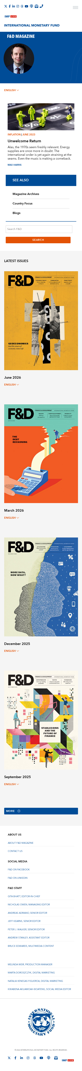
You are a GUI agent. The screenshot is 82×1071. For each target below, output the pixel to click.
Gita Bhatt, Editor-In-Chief (24, 896)
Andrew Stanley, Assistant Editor (28, 938)
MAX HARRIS (15, 165)
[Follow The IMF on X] (5, 6)
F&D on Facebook (19, 870)
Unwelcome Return (24, 141)
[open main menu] (75, 8)
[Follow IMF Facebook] (10, 6)
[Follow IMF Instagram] (17, 6)
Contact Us (15, 851)
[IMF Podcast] (31, 6)
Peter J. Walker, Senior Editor (26, 930)
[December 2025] (41, 587)
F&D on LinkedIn (17, 878)
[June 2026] (41, 320)
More (10, 811)
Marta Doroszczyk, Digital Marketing (31, 973)
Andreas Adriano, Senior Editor (27, 913)
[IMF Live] (10, 15)
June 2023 (28, 135)
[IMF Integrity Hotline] (41, 6)
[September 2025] (41, 720)
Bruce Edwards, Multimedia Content (31, 946)
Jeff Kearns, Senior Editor (24, 921)
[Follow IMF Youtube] (26, 6)
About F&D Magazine (20, 843)
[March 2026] (41, 453)
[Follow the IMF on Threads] (22, 6)
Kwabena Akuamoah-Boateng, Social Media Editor (39, 989)
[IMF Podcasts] (48, 1057)
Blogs (16, 213)
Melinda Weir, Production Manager (30, 965)
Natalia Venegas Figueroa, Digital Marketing (35, 981)
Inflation (14, 135)
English (10, 90)
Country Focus (22, 203)
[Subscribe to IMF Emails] (36, 6)
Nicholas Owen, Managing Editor (29, 905)
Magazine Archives (26, 194)
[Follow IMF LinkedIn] (13, 6)
